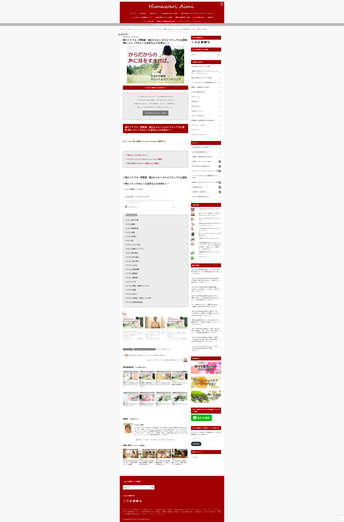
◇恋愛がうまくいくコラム (201, 161)
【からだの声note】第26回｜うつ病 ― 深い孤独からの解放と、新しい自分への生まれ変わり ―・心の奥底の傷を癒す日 (205, 330)
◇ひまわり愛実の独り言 (200, 196)
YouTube (171, 439)
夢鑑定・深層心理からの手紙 (183, 17)
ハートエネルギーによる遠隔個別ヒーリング (142, 17)
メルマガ (160, 349)
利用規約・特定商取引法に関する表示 (166, 21)
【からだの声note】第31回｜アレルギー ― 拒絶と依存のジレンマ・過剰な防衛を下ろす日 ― (205, 271)
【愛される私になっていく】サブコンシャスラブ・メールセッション (197, 13)
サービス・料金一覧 (148, 21)
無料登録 (196, 444)
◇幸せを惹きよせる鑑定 (200, 166)
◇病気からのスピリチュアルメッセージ (145, 349)
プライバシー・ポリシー (184, 21)
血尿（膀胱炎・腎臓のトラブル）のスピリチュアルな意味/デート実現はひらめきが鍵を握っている (133, 333)
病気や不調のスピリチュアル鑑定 (164, 17)
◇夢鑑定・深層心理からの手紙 (201, 156)
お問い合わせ (143, 13)
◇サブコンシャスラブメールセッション (205, 171)
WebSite (140, 439)
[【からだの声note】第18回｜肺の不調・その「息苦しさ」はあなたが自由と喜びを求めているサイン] (155, 322)
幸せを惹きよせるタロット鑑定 (169, 13)
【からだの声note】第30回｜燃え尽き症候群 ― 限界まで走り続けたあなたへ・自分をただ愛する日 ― (205, 280)
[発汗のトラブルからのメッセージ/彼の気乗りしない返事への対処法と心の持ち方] (177, 322)
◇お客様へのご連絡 (198, 192)
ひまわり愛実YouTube (198, 17)
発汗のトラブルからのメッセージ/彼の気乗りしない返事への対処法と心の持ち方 (177, 333)
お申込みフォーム (154, 13)
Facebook (154, 439)
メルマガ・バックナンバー (199, 134)
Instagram (163, 439)
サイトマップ (197, 21)
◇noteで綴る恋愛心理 (199, 152)
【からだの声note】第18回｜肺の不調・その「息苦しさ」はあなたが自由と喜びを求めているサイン (155, 333)
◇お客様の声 (196, 187)
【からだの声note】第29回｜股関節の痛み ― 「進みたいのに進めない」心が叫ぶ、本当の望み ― (204, 289)
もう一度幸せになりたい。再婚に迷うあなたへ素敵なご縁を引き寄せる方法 (204, 305)
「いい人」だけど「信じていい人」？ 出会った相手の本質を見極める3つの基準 (205, 348)
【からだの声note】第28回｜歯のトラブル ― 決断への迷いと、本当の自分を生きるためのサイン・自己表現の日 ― (204, 298)
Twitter (147, 439)
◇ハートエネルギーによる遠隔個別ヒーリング (204, 176)
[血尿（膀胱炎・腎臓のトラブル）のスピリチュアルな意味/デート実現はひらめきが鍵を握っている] (133, 322)
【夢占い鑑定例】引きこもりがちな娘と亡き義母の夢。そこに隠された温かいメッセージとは (204, 322)
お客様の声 (210, 17)
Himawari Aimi (135, 519)
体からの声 (167, 349)
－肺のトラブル (128, 349)
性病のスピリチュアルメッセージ (209, 238)
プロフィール (133, 13)
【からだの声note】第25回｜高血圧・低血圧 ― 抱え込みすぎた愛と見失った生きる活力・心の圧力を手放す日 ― (205, 339)
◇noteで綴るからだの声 (200, 147)
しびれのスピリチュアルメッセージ (209, 209)
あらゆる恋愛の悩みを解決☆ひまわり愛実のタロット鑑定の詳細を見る (172, 24)
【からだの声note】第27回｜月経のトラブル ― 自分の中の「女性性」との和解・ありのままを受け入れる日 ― (205, 313)
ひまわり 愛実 (139, 425)
